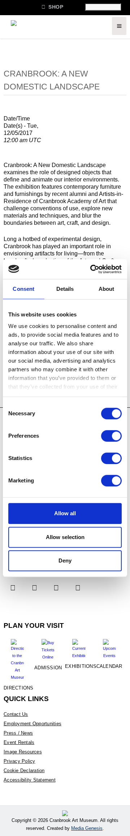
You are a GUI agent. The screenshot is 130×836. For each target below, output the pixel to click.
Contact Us (16, 714)
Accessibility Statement (30, 780)
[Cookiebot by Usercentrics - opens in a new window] (92, 269)
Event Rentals (19, 742)
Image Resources (23, 751)
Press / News (18, 733)
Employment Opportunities (32, 723)
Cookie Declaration (24, 770)
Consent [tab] (23, 289)
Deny (65, 560)
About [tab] (106, 289)
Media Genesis (87, 828)
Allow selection (65, 537)
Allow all (65, 513)
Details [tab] (65, 289)
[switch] (111, 436)
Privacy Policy (19, 761)
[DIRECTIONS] (17, 657)
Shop (52, 6)
